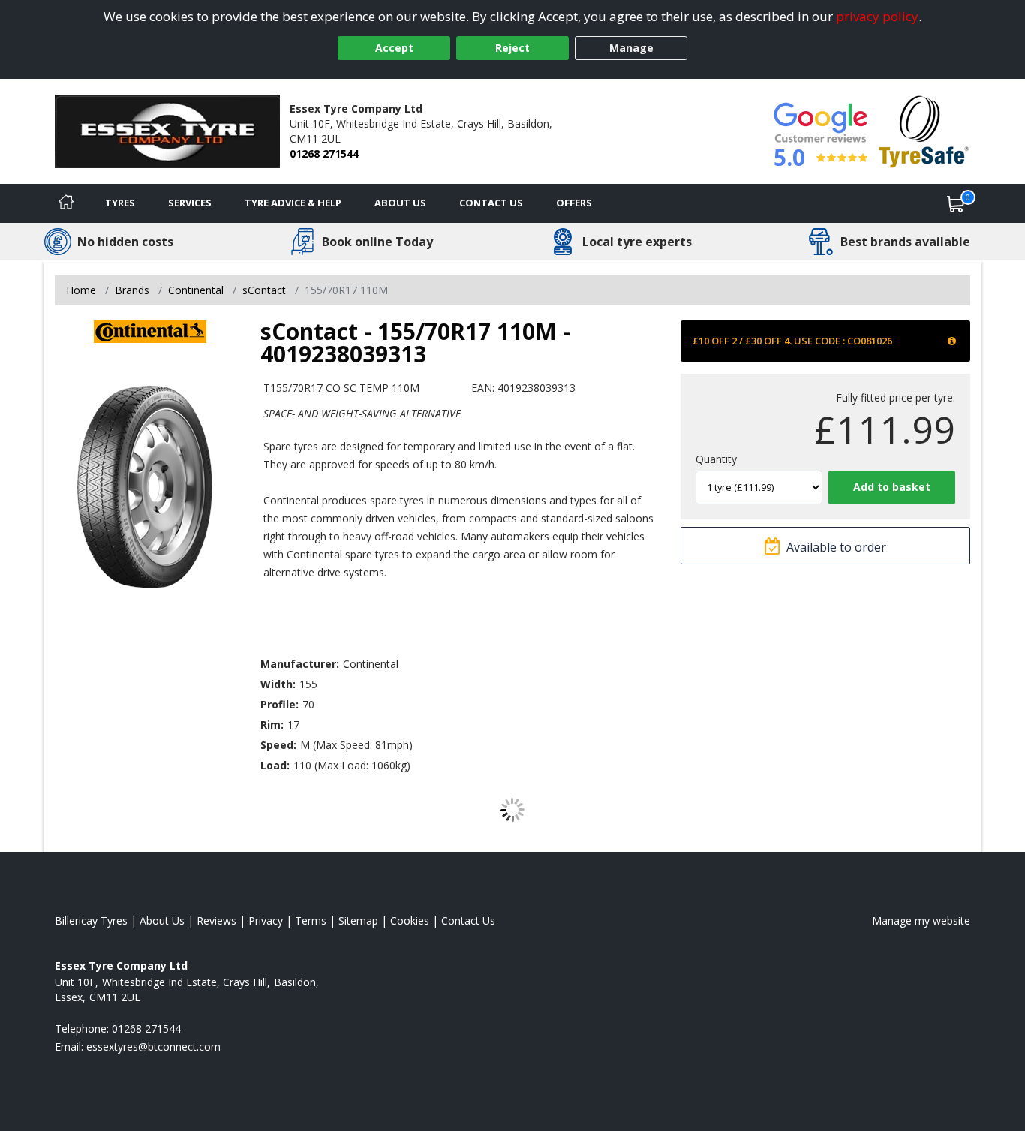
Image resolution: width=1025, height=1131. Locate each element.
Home (81, 290)
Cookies (409, 920)
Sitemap (358, 920)
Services (190, 202)
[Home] (66, 203)
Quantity (716, 459)
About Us (400, 202)
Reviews (216, 920)
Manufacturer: (299, 664)
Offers (574, 202)
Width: (278, 684)
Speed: (278, 745)
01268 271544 (324, 153)
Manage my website (921, 920)
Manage (631, 48)
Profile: (279, 704)
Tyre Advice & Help (293, 202)
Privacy (265, 920)
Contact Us (491, 202)
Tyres (120, 202)
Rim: (272, 724)
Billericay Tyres (91, 920)
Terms (310, 920)
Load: (275, 765)
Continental (196, 290)
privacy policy (877, 16)
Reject (512, 48)
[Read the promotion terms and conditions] (953, 340)
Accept (394, 48)
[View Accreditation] (924, 130)
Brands (132, 290)
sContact (264, 290)
